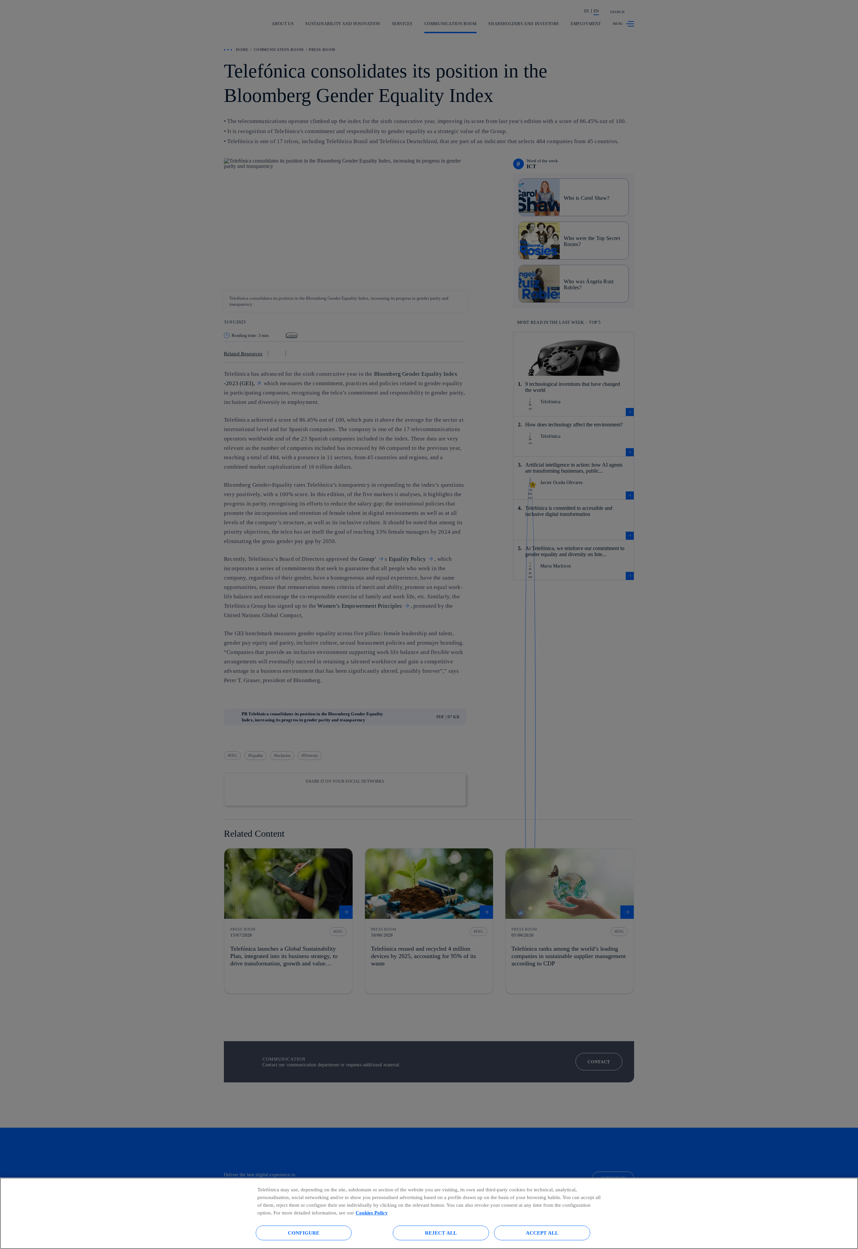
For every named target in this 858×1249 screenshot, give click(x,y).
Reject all (441, 1233)
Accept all (542, 1233)
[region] (429, 1213)
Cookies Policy (372, 1212)
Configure (303, 1233)
